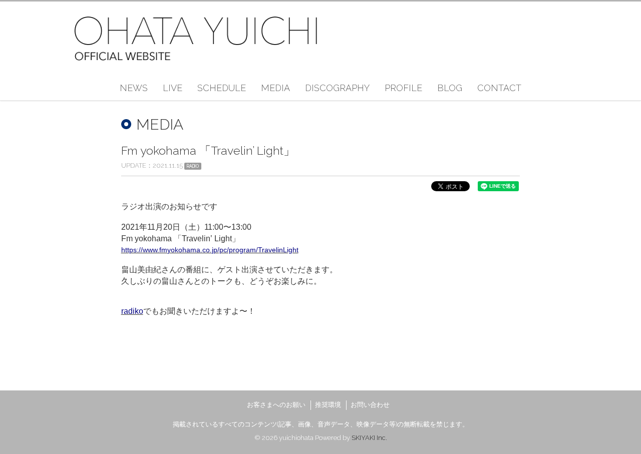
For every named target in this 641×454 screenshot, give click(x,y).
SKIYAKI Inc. (369, 437)
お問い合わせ (370, 404)
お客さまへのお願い (276, 404)
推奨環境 (328, 404)
